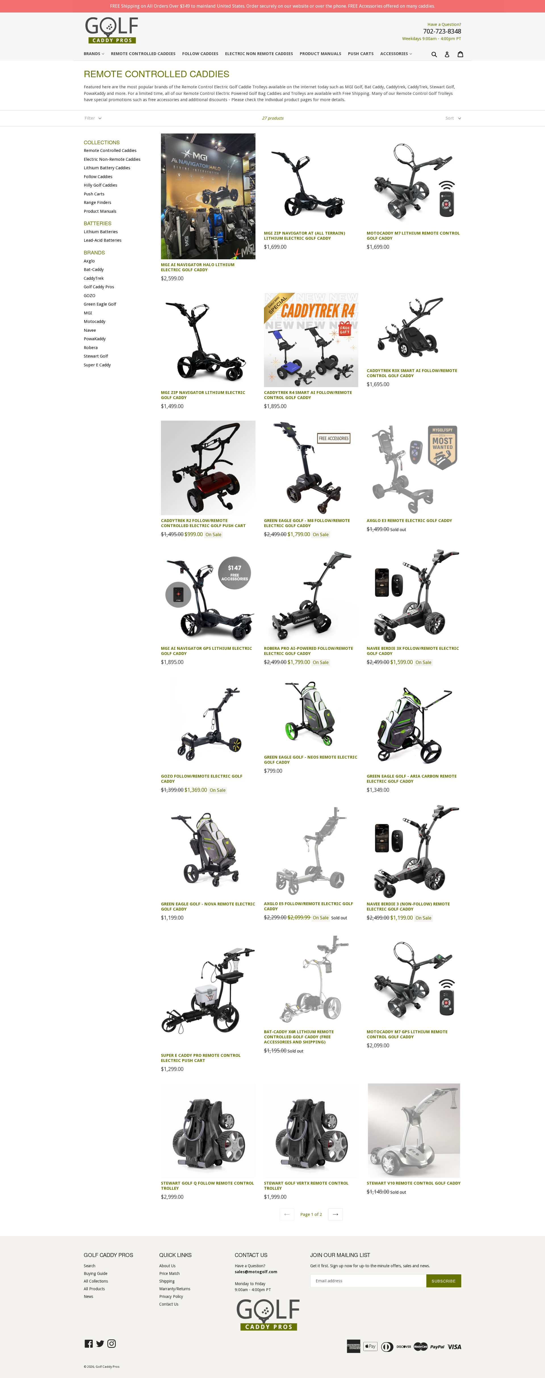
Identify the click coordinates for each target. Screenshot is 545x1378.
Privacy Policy (171, 1296)
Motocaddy (94, 321)
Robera (91, 347)
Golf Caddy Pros (99, 286)
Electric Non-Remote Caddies (112, 159)
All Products (94, 1289)
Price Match (169, 1273)
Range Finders (97, 202)
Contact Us (168, 1304)
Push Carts (361, 53)
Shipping (167, 1281)
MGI (88, 313)
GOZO (89, 295)
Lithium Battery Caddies (107, 167)
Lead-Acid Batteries (102, 240)
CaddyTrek (94, 278)
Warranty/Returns (174, 1289)
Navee (90, 330)
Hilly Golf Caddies (100, 185)
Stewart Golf (96, 356)
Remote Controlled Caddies (143, 53)
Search (89, 1266)
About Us (167, 1266)
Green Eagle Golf (100, 304)
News (88, 1296)
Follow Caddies (200, 53)
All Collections (96, 1281)
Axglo (89, 261)
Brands (97, 53)
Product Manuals (320, 53)
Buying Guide (95, 1273)
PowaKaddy (95, 338)
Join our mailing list (340, 1255)
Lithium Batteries (101, 231)
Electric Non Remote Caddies (259, 53)
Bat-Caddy (94, 269)
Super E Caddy (97, 365)
